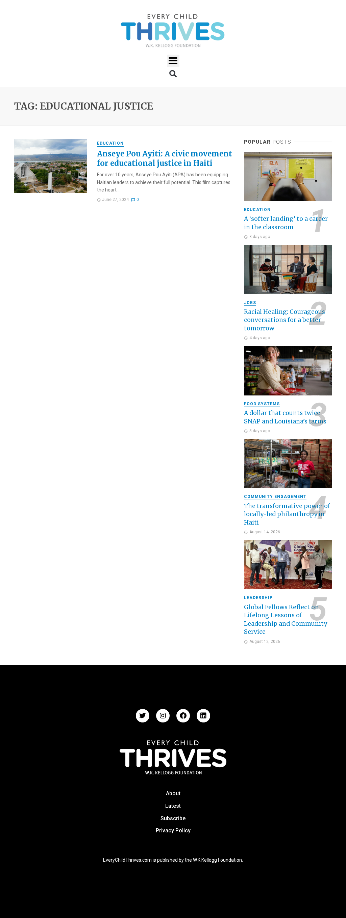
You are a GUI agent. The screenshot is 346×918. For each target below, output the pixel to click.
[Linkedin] (203, 715)
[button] (173, 61)
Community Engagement (275, 496)
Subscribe (173, 818)
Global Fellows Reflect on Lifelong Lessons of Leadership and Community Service (285, 619)
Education (110, 143)
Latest (173, 806)
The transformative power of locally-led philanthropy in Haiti (287, 514)
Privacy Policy (173, 830)
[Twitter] (142, 715)
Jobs (250, 302)
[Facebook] (183, 715)
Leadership (258, 597)
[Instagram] (163, 715)
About (173, 793)
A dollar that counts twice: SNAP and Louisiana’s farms (285, 417)
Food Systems (262, 404)
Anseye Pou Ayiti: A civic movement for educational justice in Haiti (164, 158)
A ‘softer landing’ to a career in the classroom (286, 223)
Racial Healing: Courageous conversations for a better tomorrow (284, 320)
